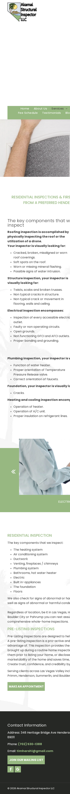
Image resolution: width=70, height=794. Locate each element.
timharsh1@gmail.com (35, 751)
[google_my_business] (18, 769)
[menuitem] (25, 108)
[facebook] (10, 769)
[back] (13, 471)
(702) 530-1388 (30, 744)
